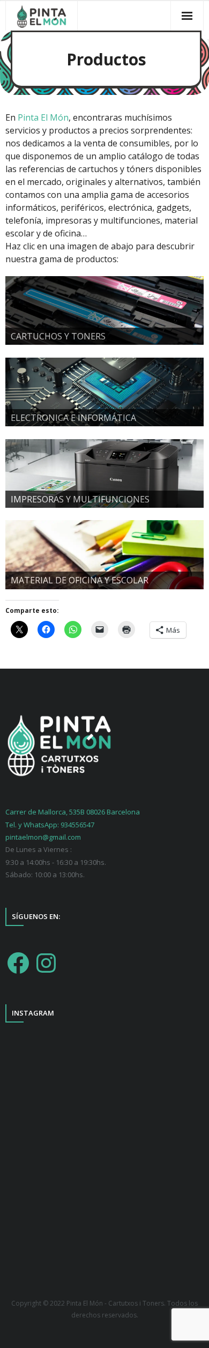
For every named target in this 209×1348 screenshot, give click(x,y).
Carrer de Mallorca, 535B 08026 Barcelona (72, 812)
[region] (104, 310)
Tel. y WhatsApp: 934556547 (49, 824)
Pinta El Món (43, 117)
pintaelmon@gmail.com (43, 837)
